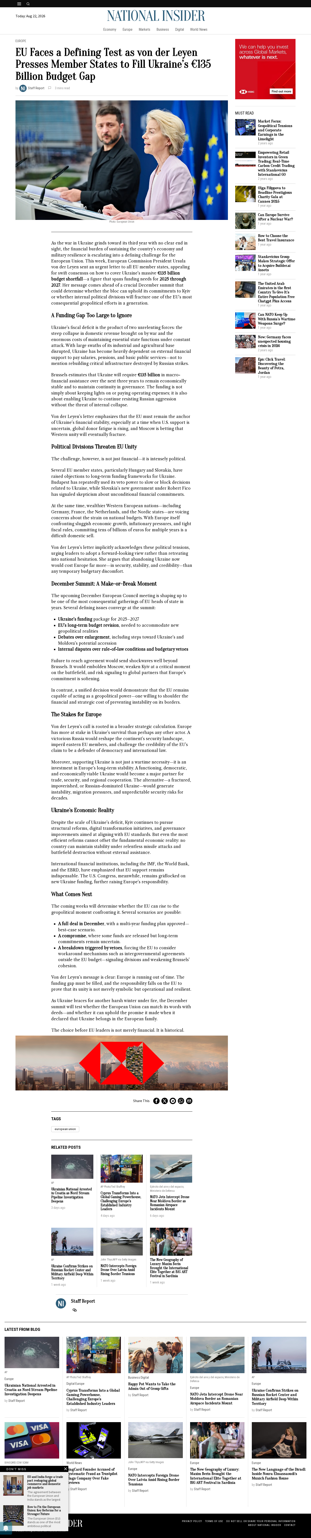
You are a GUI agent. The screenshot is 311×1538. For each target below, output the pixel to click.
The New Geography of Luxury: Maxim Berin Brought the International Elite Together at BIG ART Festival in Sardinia (169, 1268)
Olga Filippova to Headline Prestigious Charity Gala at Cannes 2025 (275, 194)
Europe (20, 41)
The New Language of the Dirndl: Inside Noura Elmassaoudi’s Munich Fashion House (279, 1473)
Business (134, 1378)
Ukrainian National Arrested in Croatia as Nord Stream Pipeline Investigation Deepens (71, 1195)
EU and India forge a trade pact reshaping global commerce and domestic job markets (45, 1482)
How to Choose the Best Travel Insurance (276, 238)
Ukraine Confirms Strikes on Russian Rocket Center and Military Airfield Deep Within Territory (72, 1272)
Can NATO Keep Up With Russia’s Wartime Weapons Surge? (276, 319)
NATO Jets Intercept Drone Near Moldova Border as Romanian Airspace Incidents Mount (169, 1203)
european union (65, 1129)
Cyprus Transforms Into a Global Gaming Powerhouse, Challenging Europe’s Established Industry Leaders (121, 1201)
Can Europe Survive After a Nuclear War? (275, 217)
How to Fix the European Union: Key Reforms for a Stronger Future (44, 1510)
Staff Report (36, 88)
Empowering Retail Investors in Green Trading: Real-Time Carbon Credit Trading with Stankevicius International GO (276, 163)
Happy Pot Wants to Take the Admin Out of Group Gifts (152, 1386)
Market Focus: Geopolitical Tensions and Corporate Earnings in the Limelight (275, 130)
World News (74, 1463)
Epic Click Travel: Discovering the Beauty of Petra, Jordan (271, 366)
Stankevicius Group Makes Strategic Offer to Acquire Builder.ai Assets (276, 263)
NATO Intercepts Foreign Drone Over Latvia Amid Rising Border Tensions (118, 1270)
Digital (70, 1384)
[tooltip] (156, 1101)
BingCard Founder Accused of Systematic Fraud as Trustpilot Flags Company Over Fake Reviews (91, 1476)
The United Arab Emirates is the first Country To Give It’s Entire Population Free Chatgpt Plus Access (276, 292)
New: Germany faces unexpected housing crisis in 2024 (274, 341)
